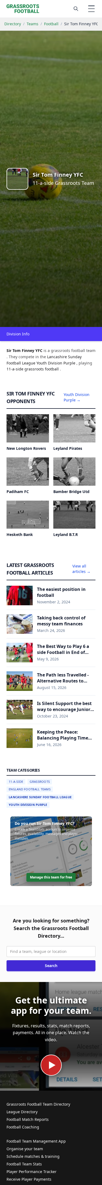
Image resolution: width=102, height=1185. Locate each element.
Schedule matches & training (33, 1156)
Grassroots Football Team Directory (38, 1104)
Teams (32, 23)
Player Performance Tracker (32, 1171)
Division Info (18, 333)
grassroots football (42, 369)
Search (51, 965)
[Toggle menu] (91, 9)
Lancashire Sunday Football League (40, 797)
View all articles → (81, 568)
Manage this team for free (51, 877)
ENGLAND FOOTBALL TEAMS (30, 789)
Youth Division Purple (28, 805)
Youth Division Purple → (76, 397)
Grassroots (40, 781)
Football (51, 23)
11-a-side (15, 369)
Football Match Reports (28, 1119)
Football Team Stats (24, 1164)
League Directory (22, 1111)
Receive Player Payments (29, 1179)
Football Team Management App (36, 1141)
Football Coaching (23, 1127)
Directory (12, 23)
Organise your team (25, 1148)
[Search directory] (76, 9)
